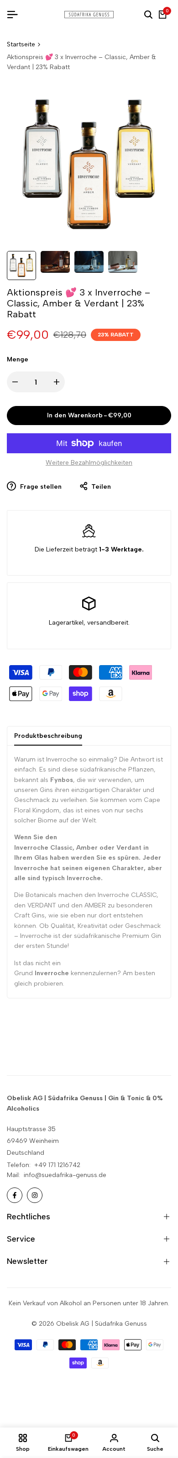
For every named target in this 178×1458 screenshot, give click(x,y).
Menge (17, 359)
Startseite (21, 44)
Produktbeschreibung (48, 736)
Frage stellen (40, 487)
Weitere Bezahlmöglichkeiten (89, 462)
